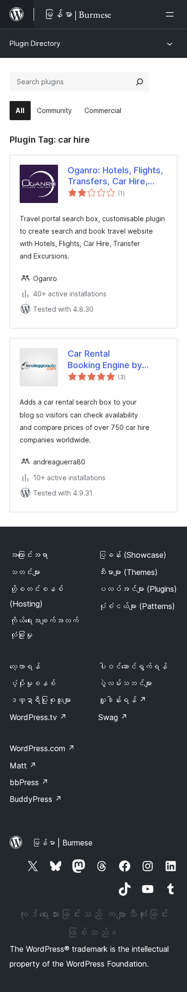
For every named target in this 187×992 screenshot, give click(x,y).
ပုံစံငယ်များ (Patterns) (136, 606)
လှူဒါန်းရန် (122, 700)
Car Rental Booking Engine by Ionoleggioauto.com (108, 360)
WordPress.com (42, 748)
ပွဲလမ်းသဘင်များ (125, 683)
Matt (23, 765)
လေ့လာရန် (25, 666)
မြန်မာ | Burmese (62, 842)
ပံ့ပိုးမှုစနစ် (33, 683)
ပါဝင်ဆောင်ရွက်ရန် (132, 666)
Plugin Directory (35, 43)
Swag (113, 717)
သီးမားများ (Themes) (128, 572)
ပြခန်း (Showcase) (132, 555)
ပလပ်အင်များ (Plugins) (137, 589)
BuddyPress (36, 799)
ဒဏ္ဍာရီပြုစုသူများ (40, 700)
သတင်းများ (25, 572)
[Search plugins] (139, 81)
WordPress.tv (38, 717)
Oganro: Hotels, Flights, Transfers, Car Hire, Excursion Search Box (115, 176)
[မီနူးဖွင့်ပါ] (171, 14)
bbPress (29, 782)
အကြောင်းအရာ (29, 555)
